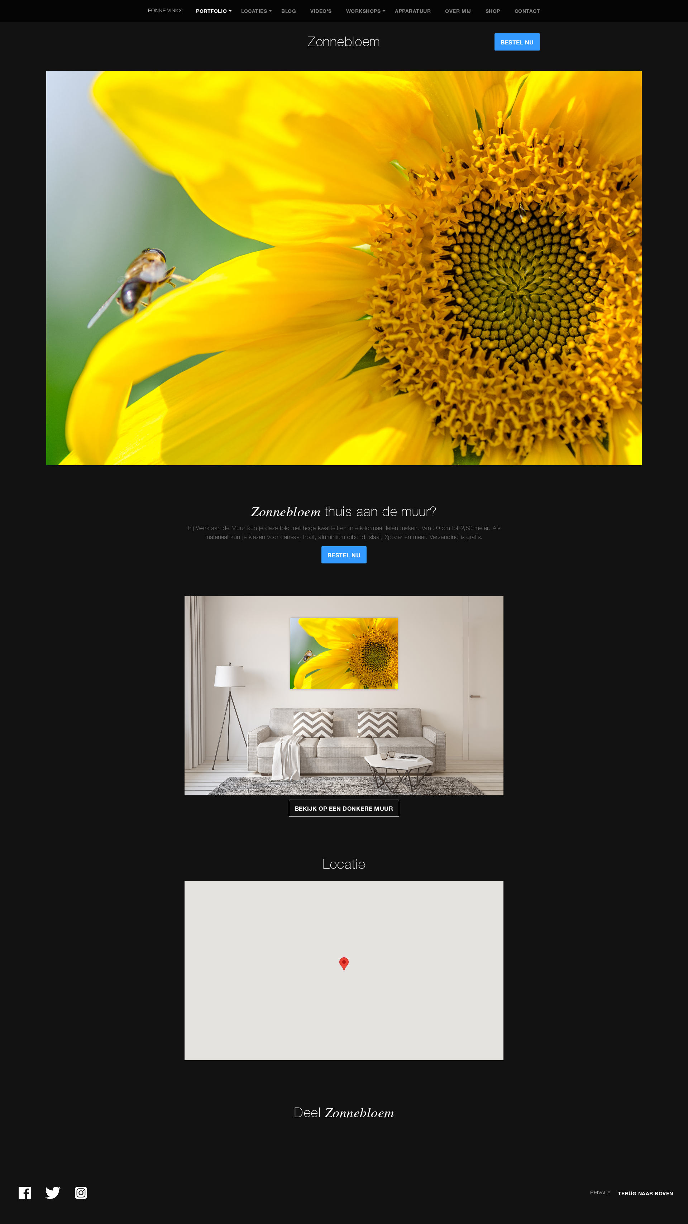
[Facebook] (24, 1192)
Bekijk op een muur (344, 809)
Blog (288, 11)
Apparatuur (413, 11)
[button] (344, 964)
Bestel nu (517, 42)
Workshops (363, 11)
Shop (493, 11)
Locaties (254, 11)
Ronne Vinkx (165, 11)
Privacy (600, 1193)
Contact (527, 11)
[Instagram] (81, 1192)
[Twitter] (53, 1192)
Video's (321, 11)
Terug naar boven (645, 1193)
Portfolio (211, 11)
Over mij (458, 11)
